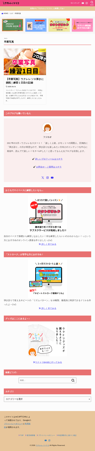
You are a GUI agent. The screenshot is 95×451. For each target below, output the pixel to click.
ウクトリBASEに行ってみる (48, 362)
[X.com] (42, 177)
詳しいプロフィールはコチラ (49, 159)
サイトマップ (75, 3)
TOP (22, 435)
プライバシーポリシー (13, 424)
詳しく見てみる (48, 244)
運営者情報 (31, 435)
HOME (6, 13)
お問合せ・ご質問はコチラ (49, 167)
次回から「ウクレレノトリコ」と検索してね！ (47, 8)
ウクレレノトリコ (42, 445)
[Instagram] (87, 3)
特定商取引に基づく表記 (67, 435)
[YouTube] (83, 3)
